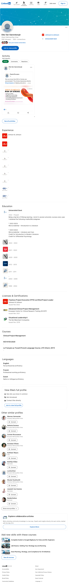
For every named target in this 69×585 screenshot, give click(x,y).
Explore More (34, 527)
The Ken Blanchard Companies (19, 320)
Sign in (63, 3)
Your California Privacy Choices (43, 572)
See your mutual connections (17, 42)
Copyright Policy (39, 575)
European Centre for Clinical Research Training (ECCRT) (28, 311)
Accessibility (5, 569)
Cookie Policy (5, 575)
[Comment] (18, 113)
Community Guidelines (8, 581)
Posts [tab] (5, 61)
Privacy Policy (6, 572)
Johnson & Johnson (15, 302)
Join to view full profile (13, 405)
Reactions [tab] (24, 61)
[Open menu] (66, 27)
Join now (52, 3)
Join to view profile (10, 48)
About (36, 566)
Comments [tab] (14, 61)
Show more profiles (9, 508)
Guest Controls (39, 578)
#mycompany (9, 83)
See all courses (9, 557)
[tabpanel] (34, 90)
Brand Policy (5, 578)
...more (29, 83)
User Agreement (39, 569)
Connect (13, 422)
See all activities (9, 121)
